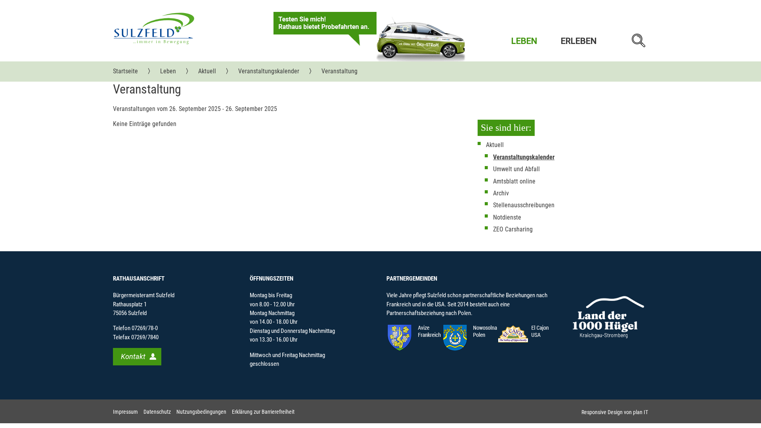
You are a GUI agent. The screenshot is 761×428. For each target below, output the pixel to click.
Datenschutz (157, 412)
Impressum (125, 412)
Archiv (501, 193)
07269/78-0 (145, 328)
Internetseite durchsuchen (638, 40)
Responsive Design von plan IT (614, 412)
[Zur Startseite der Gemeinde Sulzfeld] (154, 28)
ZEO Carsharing (513, 229)
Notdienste (507, 217)
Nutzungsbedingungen (201, 412)
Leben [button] (524, 41)
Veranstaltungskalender (523, 157)
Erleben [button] (579, 41)
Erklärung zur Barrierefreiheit (263, 412)
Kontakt (133, 356)
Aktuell (495, 145)
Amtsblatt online (514, 181)
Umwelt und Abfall (516, 169)
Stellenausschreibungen (523, 205)
